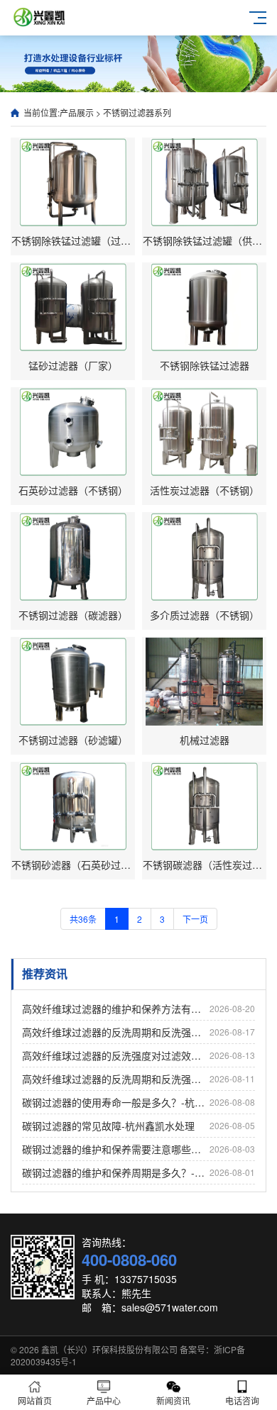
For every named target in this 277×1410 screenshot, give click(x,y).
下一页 (195, 919)
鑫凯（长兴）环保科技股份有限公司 (109, 1349)
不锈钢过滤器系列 (137, 112)
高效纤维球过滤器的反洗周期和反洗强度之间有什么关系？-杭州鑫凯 (138, 1032)
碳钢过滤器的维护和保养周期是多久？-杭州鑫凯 (138, 1172)
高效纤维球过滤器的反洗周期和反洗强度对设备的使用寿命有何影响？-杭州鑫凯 (138, 1079)
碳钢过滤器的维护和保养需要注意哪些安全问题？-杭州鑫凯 (138, 1149)
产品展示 (77, 112)
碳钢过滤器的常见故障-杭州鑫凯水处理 (138, 1125)
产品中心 (104, 1400)
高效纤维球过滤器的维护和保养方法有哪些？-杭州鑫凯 (138, 1008)
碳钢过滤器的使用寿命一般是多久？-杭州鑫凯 (138, 1102)
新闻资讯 (173, 1400)
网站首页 (35, 1400)
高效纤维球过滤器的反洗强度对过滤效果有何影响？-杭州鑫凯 (138, 1055)
